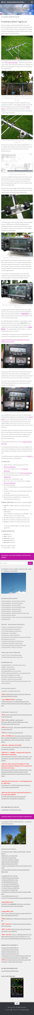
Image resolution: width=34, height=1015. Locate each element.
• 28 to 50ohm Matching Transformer (10, 629)
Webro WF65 (25, 314)
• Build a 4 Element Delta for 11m (10, 954)
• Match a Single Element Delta (9, 864)
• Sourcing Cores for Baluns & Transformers (12, 641)
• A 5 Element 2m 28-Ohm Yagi (9, 890)
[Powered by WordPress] (11, 1009)
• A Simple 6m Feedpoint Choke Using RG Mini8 (13, 645)
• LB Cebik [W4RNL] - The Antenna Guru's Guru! (13, 665)
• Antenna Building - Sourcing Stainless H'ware (13, 607)
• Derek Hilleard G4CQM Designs (9, 971)
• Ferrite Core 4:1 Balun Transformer (10, 635)
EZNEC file (30, 456)
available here (7, 477)
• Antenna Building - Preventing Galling (11, 611)
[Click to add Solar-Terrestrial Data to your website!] (17, 997)
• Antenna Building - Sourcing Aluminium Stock (13, 601)
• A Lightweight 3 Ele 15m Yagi (9, 876)
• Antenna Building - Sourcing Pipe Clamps (12, 603)
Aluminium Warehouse (10, 467)
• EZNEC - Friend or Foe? (7, 667)
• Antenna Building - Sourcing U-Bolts (11, 605)
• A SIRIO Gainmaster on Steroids (10, 878)
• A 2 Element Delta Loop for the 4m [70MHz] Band (14, 958)
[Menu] (32, 2)
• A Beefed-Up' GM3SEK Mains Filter (10, 691)
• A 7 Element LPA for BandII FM (9, 884)
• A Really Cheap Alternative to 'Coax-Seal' (12, 657)
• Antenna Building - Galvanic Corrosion (11, 609)
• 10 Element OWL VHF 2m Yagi (9, 880)
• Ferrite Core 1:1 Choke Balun (9, 633)
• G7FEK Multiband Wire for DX (9, 882)
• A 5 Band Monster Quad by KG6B (10, 886)
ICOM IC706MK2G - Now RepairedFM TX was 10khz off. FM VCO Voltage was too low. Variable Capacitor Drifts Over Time (14, 722)
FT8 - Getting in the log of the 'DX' (14, 732)
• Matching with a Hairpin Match (9, 862)
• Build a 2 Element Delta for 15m (10, 952)
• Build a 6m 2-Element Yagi (8, 858)
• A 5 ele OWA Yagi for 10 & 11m (9, 896)
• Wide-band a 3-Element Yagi (9, 856)
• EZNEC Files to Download (8, 669)
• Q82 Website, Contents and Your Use (11, 810)
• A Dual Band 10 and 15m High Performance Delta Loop (16, 956)
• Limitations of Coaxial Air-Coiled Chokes (11, 643)
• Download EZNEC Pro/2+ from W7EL (11, 671)
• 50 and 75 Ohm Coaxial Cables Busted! (11, 655)
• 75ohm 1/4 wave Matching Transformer (12, 627)
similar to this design (12, 62)
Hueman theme (25, 1009)
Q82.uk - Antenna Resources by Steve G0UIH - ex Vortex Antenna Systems (13, 2)
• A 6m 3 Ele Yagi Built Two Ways (10, 860)
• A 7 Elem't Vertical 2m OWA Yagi (10, 888)
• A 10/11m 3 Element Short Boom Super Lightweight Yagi (16, 898)
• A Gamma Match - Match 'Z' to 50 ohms (11, 647)
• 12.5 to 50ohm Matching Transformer (11, 631)
